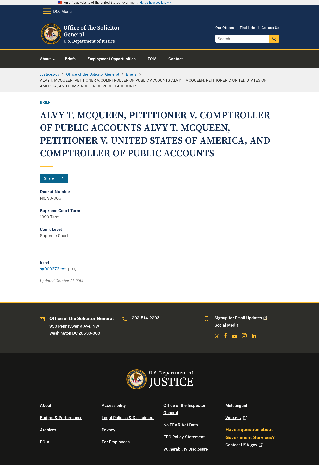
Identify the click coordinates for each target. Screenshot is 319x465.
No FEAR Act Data (180, 425)
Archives (48, 430)
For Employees (116, 442)
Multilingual (236, 405)
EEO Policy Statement (184, 437)
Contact (241, 445)
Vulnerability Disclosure (185, 449)
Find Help (247, 28)
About (45, 405)
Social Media (226, 325)
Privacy (108, 430)
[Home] (80, 43)
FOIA (45, 442)
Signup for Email (238, 318)
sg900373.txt (53, 269)
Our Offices (224, 28)
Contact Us (270, 28)
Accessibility (114, 405)
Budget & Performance (61, 417)
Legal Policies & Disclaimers (128, 417)
